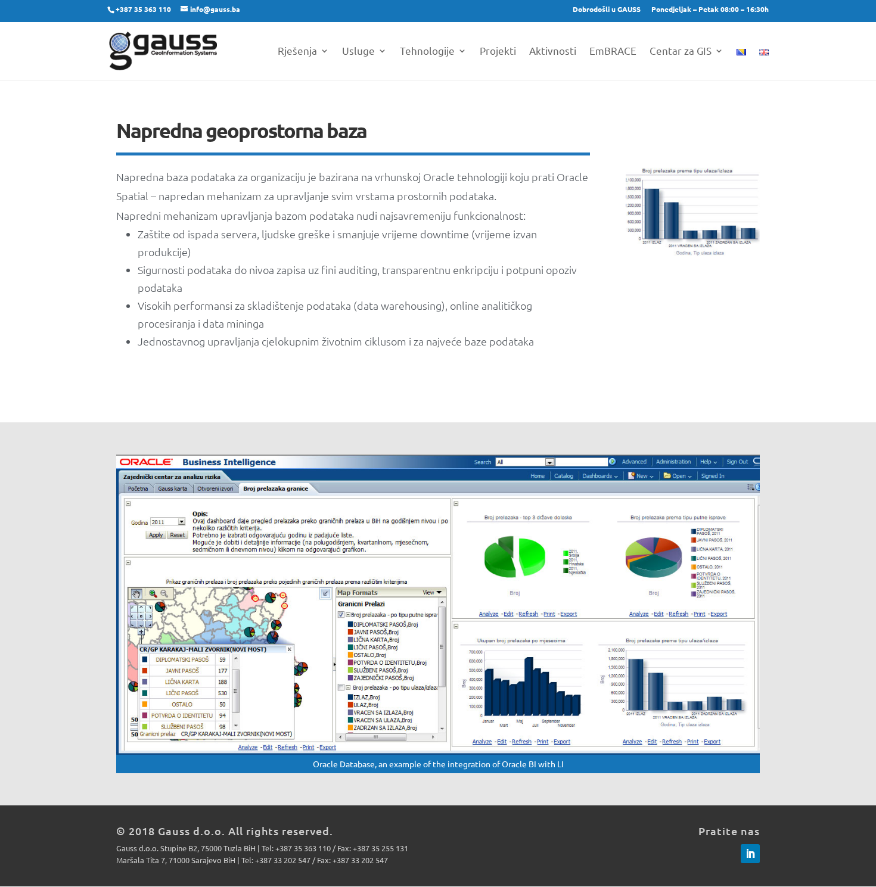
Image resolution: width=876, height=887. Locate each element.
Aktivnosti (552, 51)
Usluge (358, 51)
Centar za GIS (681, 51)
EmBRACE (612, 51)
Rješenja (297, 51)
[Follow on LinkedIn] (750, 853)
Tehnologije (427, 51)
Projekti (498, 51)
